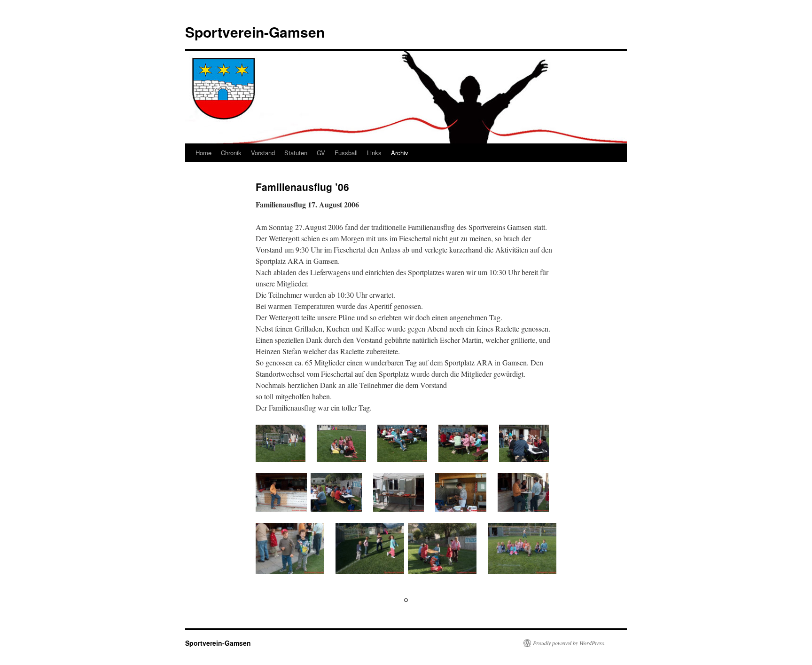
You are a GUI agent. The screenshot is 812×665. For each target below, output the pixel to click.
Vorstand (263, 152)
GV (321, 152)
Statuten (295, 152)
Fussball (346, 152)
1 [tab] (406, 600)
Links (374, 152)
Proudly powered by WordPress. (569, 643)
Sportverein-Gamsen (255, 32)
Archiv (399, 152)
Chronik (231, 152)
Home (203, 152)
